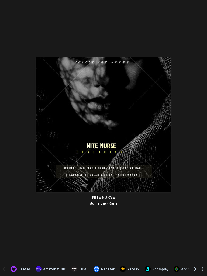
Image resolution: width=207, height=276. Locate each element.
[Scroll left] (4, 269)
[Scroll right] (195, 269)
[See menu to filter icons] (202, 269)
